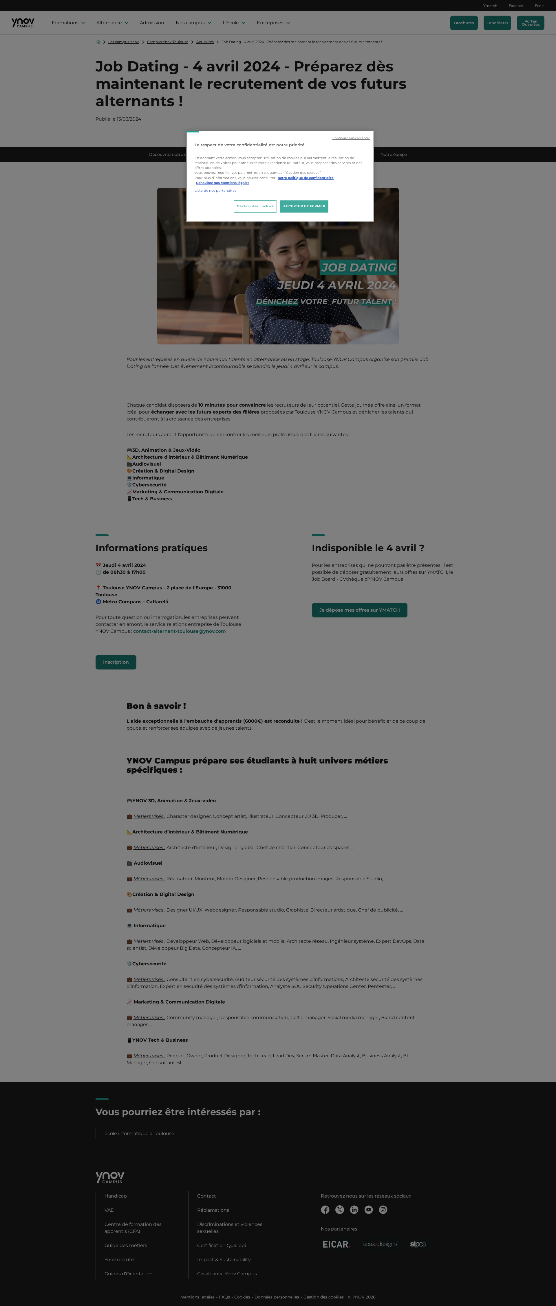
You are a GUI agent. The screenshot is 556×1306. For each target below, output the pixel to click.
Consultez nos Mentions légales (222, 183)
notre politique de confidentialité (306, 178)
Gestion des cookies (255, 206)
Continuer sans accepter (351, 138)
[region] (280, 176)
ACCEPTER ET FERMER (304, 206)
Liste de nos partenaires (215, 191)
